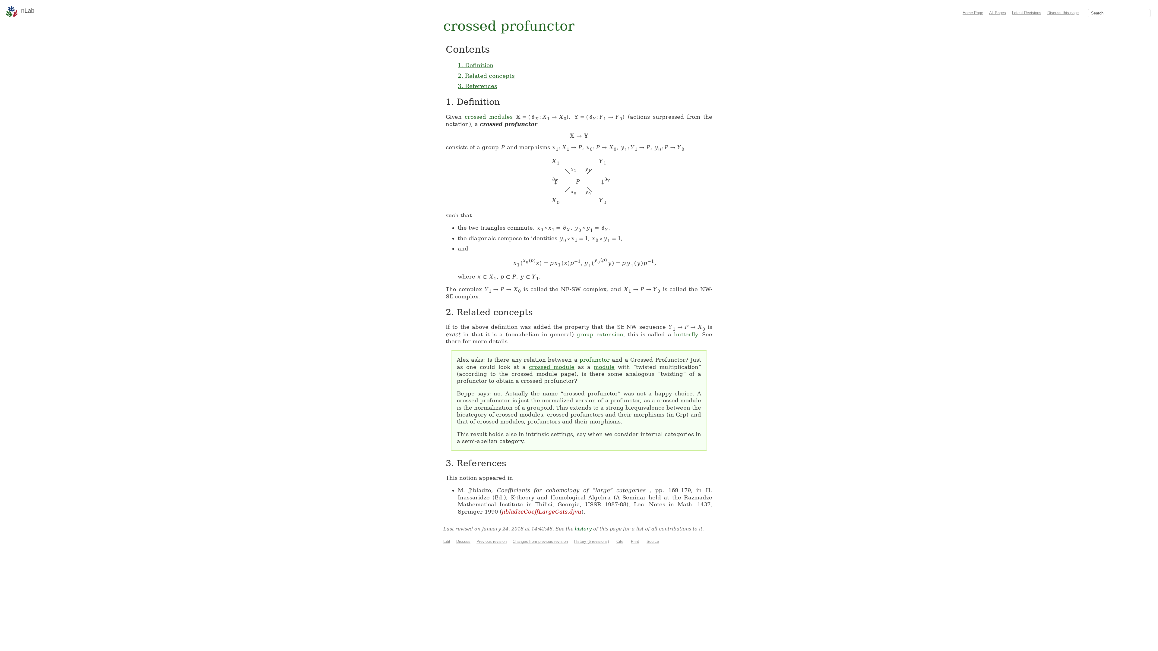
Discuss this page (1063, 13)
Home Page (973, 13)
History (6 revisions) (591, 541)
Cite (619, 541)
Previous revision (491, 541)
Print (635, 541)
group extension (600, 334)
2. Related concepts (486, 75)
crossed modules (489, 117)
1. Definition (475, 65)
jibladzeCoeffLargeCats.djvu (541, 511)
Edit (446, 541)
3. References (477, 86)
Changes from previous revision (540, 541)
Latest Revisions (1026, 13)
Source (653, 541)
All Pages (997, 13)
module (604, 367)
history (583, 529)
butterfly (686, 334)
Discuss (463, 541)
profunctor (595, 360)
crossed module (551, 367)
